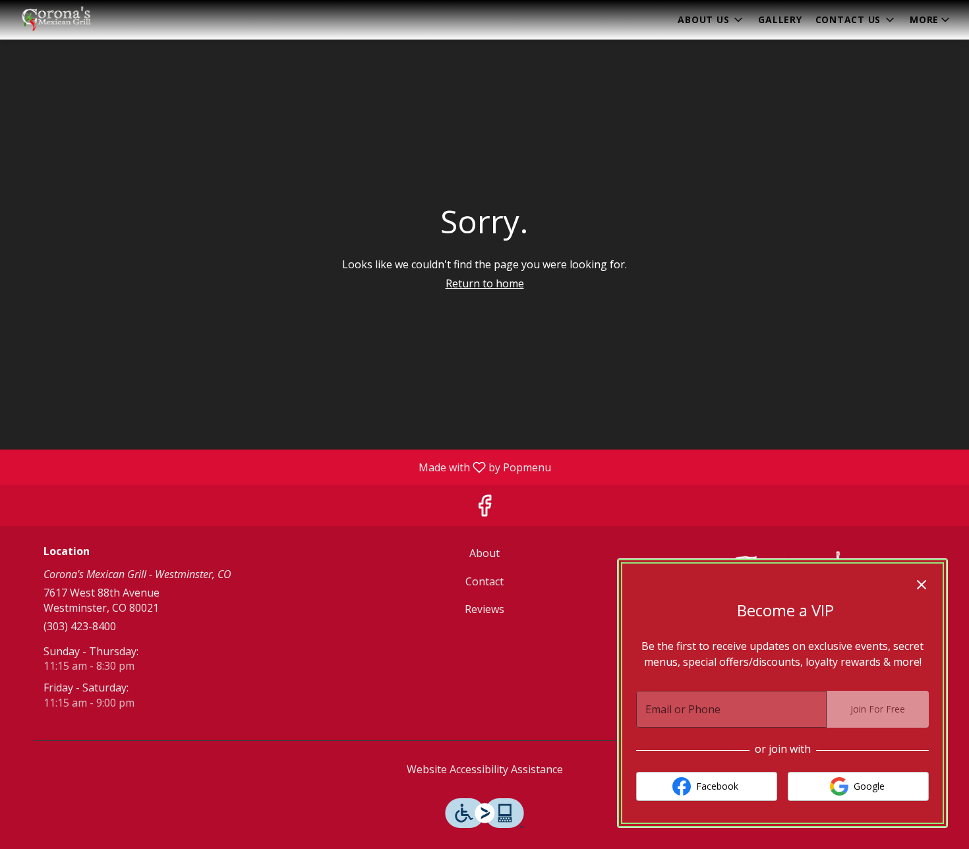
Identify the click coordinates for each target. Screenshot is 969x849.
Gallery (780, 19)
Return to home (485, 283)
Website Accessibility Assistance (485, 769)
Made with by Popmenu (280, 466)
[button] (711, 20)
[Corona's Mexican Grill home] (70, 19)
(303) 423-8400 (80, 626)
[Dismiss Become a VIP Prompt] (921, 584)
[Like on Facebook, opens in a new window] (484, 508)
